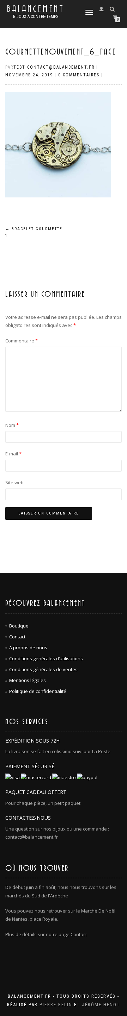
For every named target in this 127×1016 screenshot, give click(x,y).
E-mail (13, 453)
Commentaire (21, 340)
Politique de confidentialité (37, 691)
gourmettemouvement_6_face (60, 52)
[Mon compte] (103, 8)
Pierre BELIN (56, 1004)
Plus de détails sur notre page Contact (46, 934)
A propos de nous (28, 647)
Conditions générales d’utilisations (46, 658)
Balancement (35, 9)
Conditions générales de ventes (43, 669)
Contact (17, 636)
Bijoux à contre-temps (35, 16)
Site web (14, 482)
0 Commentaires (78, 74)
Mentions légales (27, 680)
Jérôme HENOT (101, 1004)
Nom (12, 425)
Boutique (19, 626)
